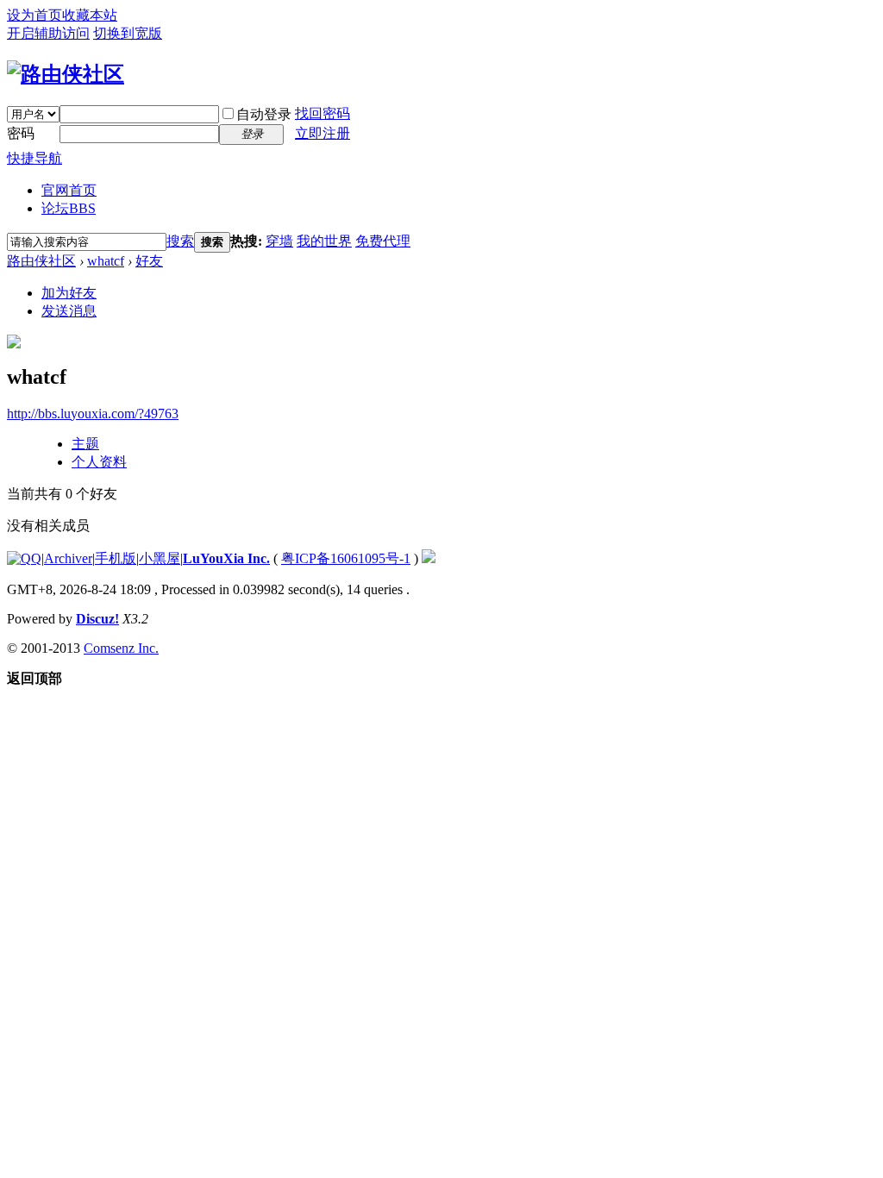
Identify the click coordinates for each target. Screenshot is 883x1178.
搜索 (180, 241)
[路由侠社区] (65, 74)
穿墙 (279, 241)
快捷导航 (34, 158)
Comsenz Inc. (121, 648)
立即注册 (322, 133)
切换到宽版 (127, 33)
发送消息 (69, 311)
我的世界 (324, 241)
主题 (85, 443)
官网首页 (69, 190)
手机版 (115, 558)
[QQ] (24, 558)
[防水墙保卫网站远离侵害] (428, 558)
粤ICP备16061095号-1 (345, 558)
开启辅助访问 (48, 33)
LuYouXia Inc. (226, 558)
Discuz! (97, 618)
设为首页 (34, 15)
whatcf (105, 261)
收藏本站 (89, 15)
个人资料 (99, 461)
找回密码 (322, 113)
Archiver (68, 558)
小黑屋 (159, 558)
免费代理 (382, 241)
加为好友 (69, 292)
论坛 (68, 208)
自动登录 (263, 114)
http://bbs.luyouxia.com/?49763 (92, 413)
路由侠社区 (41, 261)
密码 (20, 133)
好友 (149, 261)
